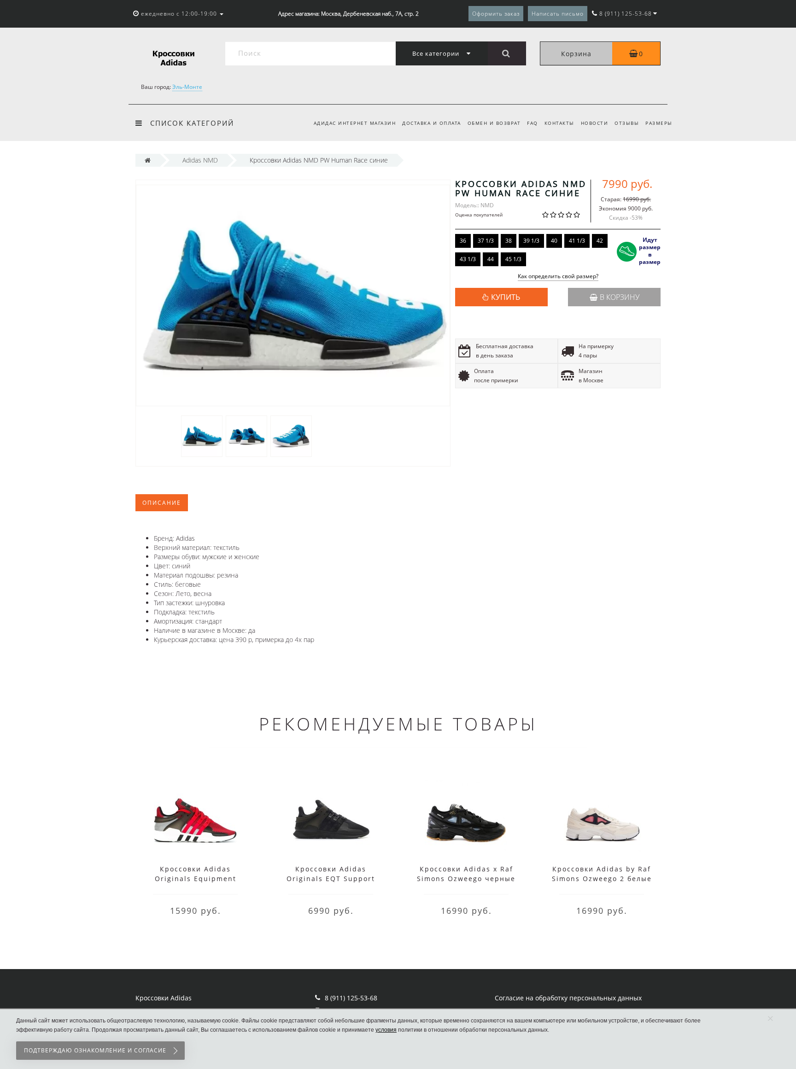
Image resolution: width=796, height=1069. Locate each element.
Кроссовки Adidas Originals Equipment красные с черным (195, 879)
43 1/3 (468, 259)
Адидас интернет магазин (355, 123)
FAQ (532, 123)
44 (490, 259)
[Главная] (148, 160)
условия (386, 1030)
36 (463, 241)
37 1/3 (486, 241)
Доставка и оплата (431, 123)
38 (508, 241)
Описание (161, 503)
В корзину (619, 297)
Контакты (559, 123)
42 (600, 241)
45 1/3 (513, 259)
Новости (595, 123)
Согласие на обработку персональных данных (568, 997)
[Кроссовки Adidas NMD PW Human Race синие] (201, 435)
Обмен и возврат (494, 123)
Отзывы (627, 123)
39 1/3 (531, 241)
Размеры (659, 123)
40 (554, 241)
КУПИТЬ (505, 297)
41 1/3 (577, 241)
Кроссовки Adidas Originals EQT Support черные (331, 879)
